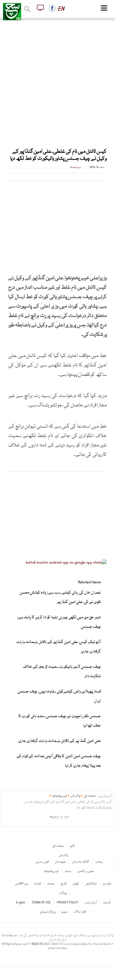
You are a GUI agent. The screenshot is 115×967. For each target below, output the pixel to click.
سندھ (68, 871)
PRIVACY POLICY (67, 902)
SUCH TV (37, 944)
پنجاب (99, 862)
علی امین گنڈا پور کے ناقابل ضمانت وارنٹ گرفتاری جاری (59, 741)
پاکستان (63, 855)
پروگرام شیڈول (47, 912)
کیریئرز (107, 902)
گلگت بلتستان (80, 862)
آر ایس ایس (91, 902)
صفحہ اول (58, 846)
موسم (65, 912)
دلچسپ (107, 883)
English (20, 902)
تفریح (63, 883)
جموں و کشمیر (86, 871)
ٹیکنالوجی (90, 883)
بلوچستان (60, 862)
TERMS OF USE (41, 902)
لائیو (72, 846)
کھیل (76, 883)
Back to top (60, 817)
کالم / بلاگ (80, 912)
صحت (51, 883)
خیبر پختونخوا (51, 871)
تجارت (37, 883)
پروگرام (63, 893)
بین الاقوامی (21, 883)
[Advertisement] (57, 81)
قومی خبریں (42, 862)
